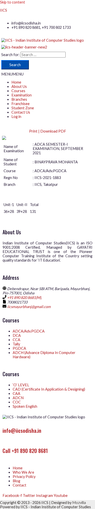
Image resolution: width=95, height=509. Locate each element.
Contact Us (20, 112)
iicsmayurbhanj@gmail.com (29, 306)
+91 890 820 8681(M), (24, 297)
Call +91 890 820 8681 (25, 450)
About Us (19, 86)
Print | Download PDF (47, 131)
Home (16, 82)
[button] (12, 74)
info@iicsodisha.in (22, 430)
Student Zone (22, 108)
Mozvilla (79, 502)
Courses (18, 91)
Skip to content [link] (12, 2)
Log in (16, 116)
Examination (21, 95)
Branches (19, 99)
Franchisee (20, 103)
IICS (3, 10)
